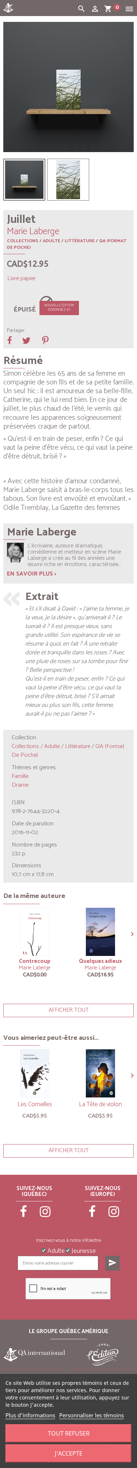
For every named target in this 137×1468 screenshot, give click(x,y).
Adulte (51, 241)
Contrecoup (34, 961)
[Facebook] (24, 1215)
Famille (20, 776)
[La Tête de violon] (100, 1073)
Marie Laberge (34, 967)
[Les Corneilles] (35, 1073)
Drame (20, 785)
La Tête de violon (100, 1104)
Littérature (80, 241)
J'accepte (69, 1453)
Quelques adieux (100, 961)
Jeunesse (83, 1250)
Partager (16, 330)
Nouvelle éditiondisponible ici (59, 308)
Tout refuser (69, 1433)
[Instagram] (45, 1215)
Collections (22, 241)
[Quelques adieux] (100, 932)
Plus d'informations (30, 1415)
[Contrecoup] (35, 932)
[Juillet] (24, 180)
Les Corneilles (35, 1104)
